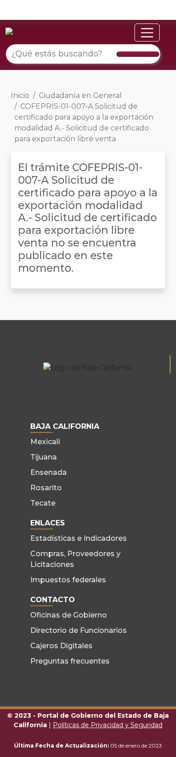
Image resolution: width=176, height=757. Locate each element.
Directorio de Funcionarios (78, 630)
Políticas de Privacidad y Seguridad (107, 725)
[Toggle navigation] (147, 32)
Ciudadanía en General (80, 95)
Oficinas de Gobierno (68, 615)
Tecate (43, 503)
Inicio (20, 95)
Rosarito (46, 487)
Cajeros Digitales (61, 645)
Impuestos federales (68, 580)
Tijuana (43, 457)
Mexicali (45, 441)
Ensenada (48, 472)
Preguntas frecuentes (70, 661)
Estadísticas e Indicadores (78, 538)
